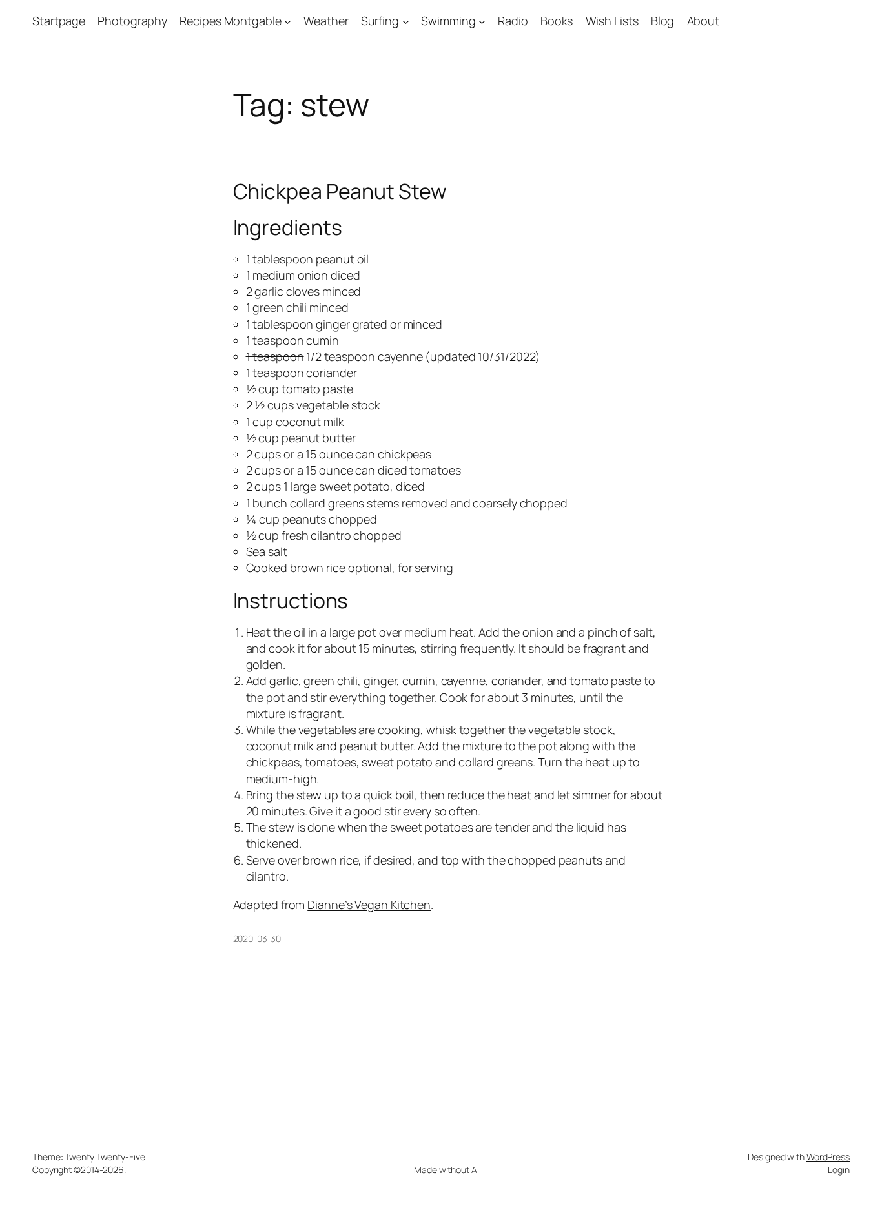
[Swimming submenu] (482, 21)
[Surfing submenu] (405, 21)
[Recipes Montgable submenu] (287, 21)
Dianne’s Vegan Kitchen (369, 904)
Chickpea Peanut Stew (340, 191)
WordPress (828, 1157)
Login (839, 1169)
